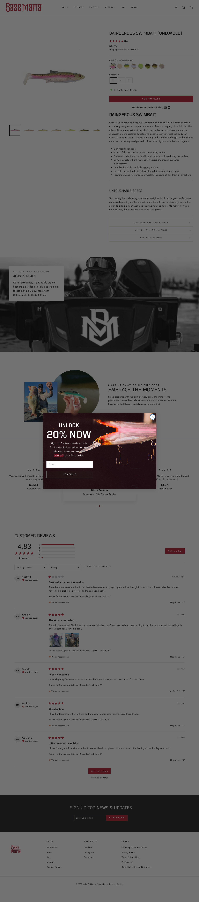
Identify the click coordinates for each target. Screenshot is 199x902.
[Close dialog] (152, 416)
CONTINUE (69, 474)
